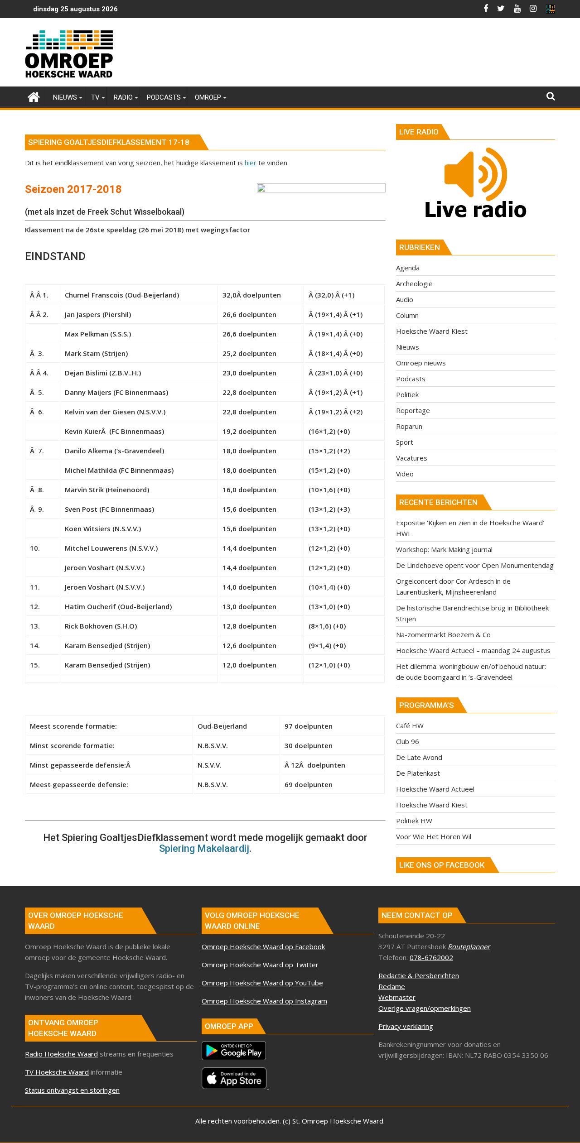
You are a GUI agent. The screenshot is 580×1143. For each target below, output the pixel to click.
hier (250, 162)
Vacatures (411, 457)
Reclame (391, 986)
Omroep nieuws (421, 362)
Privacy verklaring (405, 1026)
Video (405, 473)
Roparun (409, 426)
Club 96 (407, 741)
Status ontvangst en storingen (72, 1090)
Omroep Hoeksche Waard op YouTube (262, 982)
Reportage (413, 410)
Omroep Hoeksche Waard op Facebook (263, 946)
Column (407, 315)
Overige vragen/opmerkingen (424, 1008)
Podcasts (410, 378)
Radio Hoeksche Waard (61, 1053)
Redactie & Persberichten (418, 975)
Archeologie (414, 283)
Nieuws (407, 346)
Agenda (408, 267)
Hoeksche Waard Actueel (435, 788)
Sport (404, 442)
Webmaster (397, 997)
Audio (404, 299)
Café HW (410, 725)
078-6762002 (431, 957)
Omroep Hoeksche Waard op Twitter (260, 964)
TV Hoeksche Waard (57, 1071)
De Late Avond (419, 757)
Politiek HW (414, 820)
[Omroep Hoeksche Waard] (34, 95)
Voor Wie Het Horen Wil (433, 836)
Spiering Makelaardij (204, 848)
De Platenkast (418, 773)
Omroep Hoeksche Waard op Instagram (264, 1000)
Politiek (407, 394)
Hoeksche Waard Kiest (432, 331)
